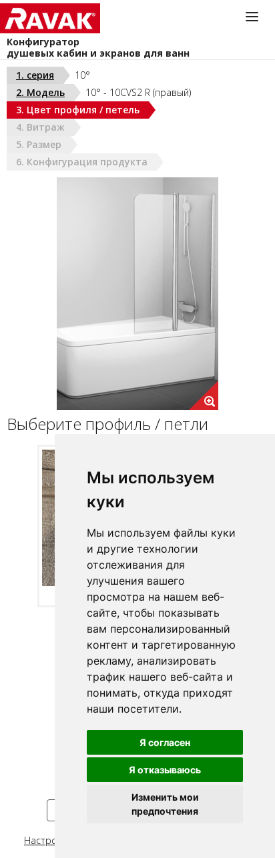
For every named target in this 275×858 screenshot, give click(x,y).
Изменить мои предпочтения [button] (165, 804)
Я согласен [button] (165, 742)
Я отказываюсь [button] (165, 769)
